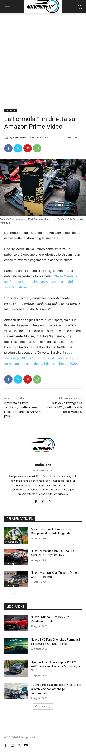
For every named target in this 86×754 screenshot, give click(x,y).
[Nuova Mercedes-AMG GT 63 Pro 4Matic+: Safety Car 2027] (16, 557)
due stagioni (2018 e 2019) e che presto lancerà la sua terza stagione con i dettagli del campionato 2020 (40, 358)
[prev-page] (6, 594)
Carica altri (41, 706)
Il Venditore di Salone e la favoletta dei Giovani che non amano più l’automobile (56, 689)
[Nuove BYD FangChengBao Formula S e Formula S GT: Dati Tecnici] (16, 646)
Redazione (19, 137)
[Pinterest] (27, 148)
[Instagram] (43, 500)
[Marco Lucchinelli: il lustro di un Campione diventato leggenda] (16, 535)
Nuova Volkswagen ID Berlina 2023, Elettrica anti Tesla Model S (64, 407)
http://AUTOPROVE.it (43, 470)
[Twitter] (18, 148)
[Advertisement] (43, 58)
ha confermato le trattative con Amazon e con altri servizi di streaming (40, 281)
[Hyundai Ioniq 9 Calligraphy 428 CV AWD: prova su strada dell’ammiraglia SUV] (16, 668)
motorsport (10, 110)
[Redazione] (7, 138)
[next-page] (13, 594)
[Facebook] (8, 148)
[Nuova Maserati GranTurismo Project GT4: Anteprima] (16, 579)
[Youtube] (26, 745)
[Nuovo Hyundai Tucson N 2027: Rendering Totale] (16, 623)
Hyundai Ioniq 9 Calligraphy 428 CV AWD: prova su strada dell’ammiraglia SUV (55, 666)
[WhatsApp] (37, 148)
